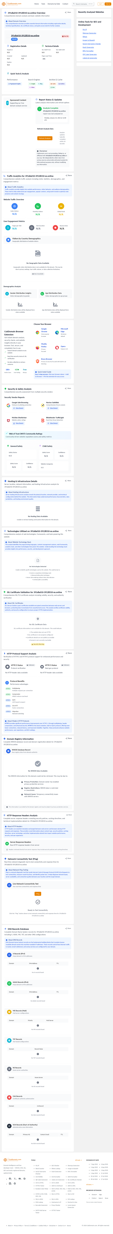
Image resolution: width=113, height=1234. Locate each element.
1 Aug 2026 (94, 1176)
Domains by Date (54, 4)
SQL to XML (55, 1202)
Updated (24, 59)
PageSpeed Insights (15, 87)
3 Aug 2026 (94, 1173)
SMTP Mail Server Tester (41, 1215)
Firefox (94, 1201)
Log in (100, 4)
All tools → (78, 1163)
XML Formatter (88, 51)
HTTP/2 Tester (40, 1189)
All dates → (89, 1188)
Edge (100, 1197)
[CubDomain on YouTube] (20, 1182)
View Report (19, 411)
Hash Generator (88, 47)
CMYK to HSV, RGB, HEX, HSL (42, 1198)
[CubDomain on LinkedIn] (10, 1187)
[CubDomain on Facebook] (10, 1182)
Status (69, 1229)
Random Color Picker (42, 1192)
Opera (100, 1201)
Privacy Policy (18, 1229)
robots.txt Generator (58, 1183)
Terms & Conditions (30, 1229)
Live (53, 90)
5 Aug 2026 (94, 1170)
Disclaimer (52, 1229)
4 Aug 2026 (104, 1170)
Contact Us (61, 1229)
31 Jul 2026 (104, 1176)
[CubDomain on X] (15, 1182)
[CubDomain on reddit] (15, 1187)
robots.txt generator (90, 58)
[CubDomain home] (12, 1163)
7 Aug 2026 (94, 1167)
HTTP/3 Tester (56, 1213)
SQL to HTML (56, 1197)
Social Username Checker (92, 44)
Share (69, 12)
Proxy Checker (56, 1208)
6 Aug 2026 (104, 1167)
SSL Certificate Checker (75, 1183)
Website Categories (47, 467)
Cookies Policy (43, 1229)
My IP (85, 30)
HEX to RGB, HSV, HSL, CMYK (59, 1193)
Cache (54, 87)
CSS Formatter (56, 1180)
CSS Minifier (39, 1180)
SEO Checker (55, 1169)
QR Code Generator (90, 54)
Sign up (108, 4)
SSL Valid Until (60, 53)
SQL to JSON (39, 1202)
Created (9, 59)
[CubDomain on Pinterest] (24, 1182)
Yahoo (32, 90)
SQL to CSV (71, 1197)
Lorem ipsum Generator (72, 1209)
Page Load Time (47, 59)
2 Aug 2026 (104, 1173)
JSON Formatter (72, 1180)
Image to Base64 (89, 40)
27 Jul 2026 (104, 1182)
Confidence (29, 467)
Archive (62, 87)
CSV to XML (71, 1186)
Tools (43, 4)
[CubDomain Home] (11, 4)
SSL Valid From (46, 53)
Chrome (94, 1197)
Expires (9, 65)
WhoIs (85, 37)
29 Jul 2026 (104, 1179)
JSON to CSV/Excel (57, 1189)
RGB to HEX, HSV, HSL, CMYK (75, 1193)
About (10, 1229)
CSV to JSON (55, 1186)
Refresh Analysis (45, 141)
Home (36, 4)
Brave (106, 1201)
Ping (37, 897)
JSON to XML (71, 1189)
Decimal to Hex (72, 1205)
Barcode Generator (42, 1208)
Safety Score (14, 467)
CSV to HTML (40, 1186)
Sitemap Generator (89, 33)
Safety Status (13, 455)
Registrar (10, 53)
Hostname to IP (56, 1205)
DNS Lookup (39, 1205)
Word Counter (40, 1172)
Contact (65, 4)
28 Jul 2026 (94, 1182)
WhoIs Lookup (56, 1172)
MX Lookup (71, 1202)
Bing (41, 87)
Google (33, 87)
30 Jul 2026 (94, 1179)
